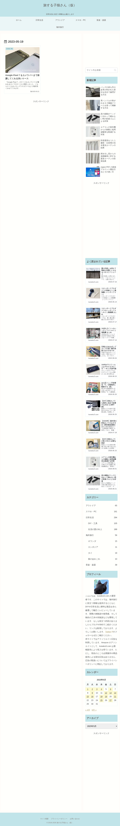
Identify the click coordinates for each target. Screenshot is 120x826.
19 (106, 696)
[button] (115, 70)
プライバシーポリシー (59, 819)
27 (110, 700)
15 (88, 696)
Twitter (108, 632)
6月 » (94, 710)
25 (101, 700)
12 (106, 693)
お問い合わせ (75, 819)
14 (115, 693)
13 (110, 693)
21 (115, 696)
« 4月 (87, 710)
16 (92, 696)
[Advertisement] (41, 119)
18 (101, 696)
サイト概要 (44, 819)
